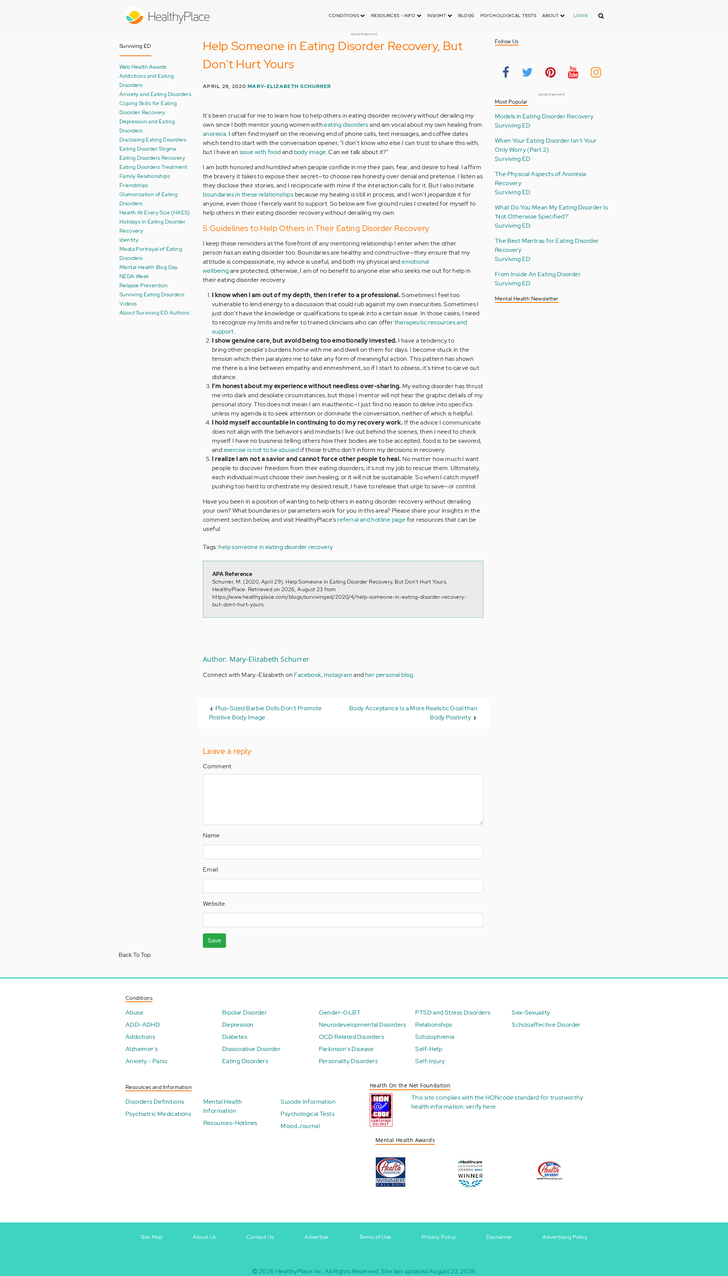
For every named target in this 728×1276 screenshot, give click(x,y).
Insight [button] (437, 16)
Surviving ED (513, 125)
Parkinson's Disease (346, 1049)
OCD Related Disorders (351, 1037)
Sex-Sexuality (531, 1012)
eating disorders (346, 125)
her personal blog (389, 675)
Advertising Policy (565, 1237)
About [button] (551, 16)
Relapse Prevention (143, 285)
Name (211, 835)
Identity (128, 239)
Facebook (307, 675)
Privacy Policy (439, 1237)
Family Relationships (144, 175)
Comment (217, 766)
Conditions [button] (344, 16)
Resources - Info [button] (394, 16)
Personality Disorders (348, 1061)
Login (581, 15)
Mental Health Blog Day (148, 267)
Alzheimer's (142, 1049)
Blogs (466, 16)
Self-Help (428, 1049)
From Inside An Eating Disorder (538, 274)
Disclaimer (499, 1237)
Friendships (133, 185)
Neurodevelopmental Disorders (362, 1025)
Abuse (134, 1012)
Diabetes (234, 1037)
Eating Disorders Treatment (153, 166)
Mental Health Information (222, 1106)
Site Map (151, 1237)
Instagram (338, 675)
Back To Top (135, 955)
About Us (204, 1237)
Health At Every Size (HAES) (154, 212)
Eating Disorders (245, 1061)
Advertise (316, 1237)
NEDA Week (134, 276)
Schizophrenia (434, 1037)
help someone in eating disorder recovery (275, 547)
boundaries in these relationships (248, 194)
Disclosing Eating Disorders (153, 139)
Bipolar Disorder (244, 1012)
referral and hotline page (371, 520)
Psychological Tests (508, 16)
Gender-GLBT (340, 1012)
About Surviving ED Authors (154, 312)
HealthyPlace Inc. (299, 1271)
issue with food (260, 152)
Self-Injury (430, 1061)
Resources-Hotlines (230, 1123)
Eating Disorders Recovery (152, 157)
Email (210, 869)
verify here (481, 1107)
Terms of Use (375, 1237)
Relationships (433, 1025)
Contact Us (260, 1237)
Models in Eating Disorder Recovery (544, 116)
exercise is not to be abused (261, 450)
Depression (238, 1025)
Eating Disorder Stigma (147, 148)
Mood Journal (300, 1126)
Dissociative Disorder (251, 1049)
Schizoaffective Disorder (546, 1025)
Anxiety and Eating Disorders (155, 94)
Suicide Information (308, 1102)
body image (310, 152)
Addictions (140, 1037)
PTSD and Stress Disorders (452, 1012)
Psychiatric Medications (158, 1114)
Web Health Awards (143, 66)
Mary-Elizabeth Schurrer (289, 86)
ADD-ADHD (143, 1025)
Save (214, 940)
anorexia (214, 134)
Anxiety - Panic (147, 1061)
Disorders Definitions (155, 1102)
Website (214, 904)
